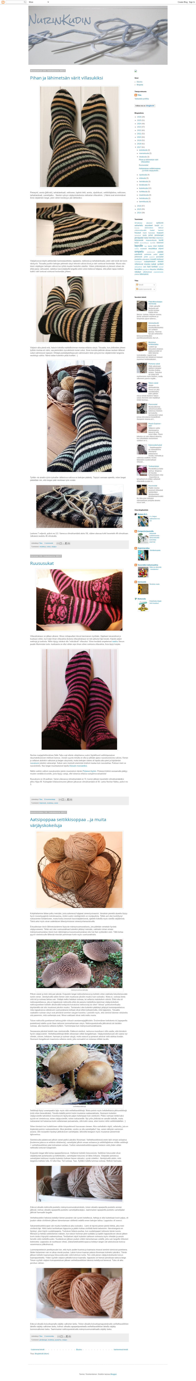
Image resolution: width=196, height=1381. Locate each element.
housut (138, 233)
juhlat (150, 235)
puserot (152, 257)
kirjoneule (42, 803)
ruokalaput (138, 261)
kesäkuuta (143, 185)
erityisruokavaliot (140, 230)
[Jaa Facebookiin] (66, 543)
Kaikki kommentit (145, 289)
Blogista (140, 85)
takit (144, 267)
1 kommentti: (49, 543)
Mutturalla (142, 599)
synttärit (160, 264)
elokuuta (142, 178)
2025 (139, 120)
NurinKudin (59, 20)
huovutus (151, 233)
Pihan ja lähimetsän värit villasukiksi (66, 78)
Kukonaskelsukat (155, 445)
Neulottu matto (155, 584)
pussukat (159, 257)
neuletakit (143, 248)
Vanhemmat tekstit (121, 1350)
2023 (139, 127)
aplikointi (159, 223)
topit (149, 267)
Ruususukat (42, 563)
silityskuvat (139, 264)
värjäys (54, 546)
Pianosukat (153, 404)
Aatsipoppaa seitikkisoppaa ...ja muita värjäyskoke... (149, 169)
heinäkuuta (143, 182)
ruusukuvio (34, 763)
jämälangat (43, 1340)
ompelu (139, 251)
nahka (137, 248)
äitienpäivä (144, 274)
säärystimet (138, 267)
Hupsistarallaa (144, 548)
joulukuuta (143, 150)
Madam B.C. (143, 514)
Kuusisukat (153, 486)
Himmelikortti (154, 323)
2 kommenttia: (49, 1336)
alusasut (149, 223)
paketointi (138, 254)
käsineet (160, 243)
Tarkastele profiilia (142, 99)
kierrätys (152, 238)
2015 (139, 209)
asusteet (149, 225)
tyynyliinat (145, 269)
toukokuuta (143, 188)
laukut (150, 246)
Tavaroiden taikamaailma (148, 565)
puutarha (58, 1340)
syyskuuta (143, 175)
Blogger (113, 1374)
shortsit (160, 262)
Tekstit (140, 285)
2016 (139, 206)
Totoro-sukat (153, 383)
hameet (160, 230)
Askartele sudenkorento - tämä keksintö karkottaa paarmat (155, 538)
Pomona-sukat (154, 364)
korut (136, 243)
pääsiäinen (146, 259)
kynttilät (152, 243)
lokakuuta (143, 157)
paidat (160, 252)
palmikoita (147, 254)
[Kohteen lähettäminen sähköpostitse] (58, 543)
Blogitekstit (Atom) (42, 1354)
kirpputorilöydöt (151, 240)
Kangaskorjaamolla (146, 531)
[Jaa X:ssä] (63, 543)
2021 (139, 134)
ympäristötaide (158, 272)
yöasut (137, 274)
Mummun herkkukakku (153, 343)
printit (146, 257)
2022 (139, 130)
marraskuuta (144, 153)
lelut (155, 246)
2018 (139, 144)
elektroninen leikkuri (154, 228)
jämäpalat (139, 238)
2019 (139, 140)
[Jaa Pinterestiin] (68, 543)
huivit (144, 233)
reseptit (153, 259)
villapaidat (152, 269)
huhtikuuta (143, 192)
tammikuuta (144, 202)
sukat (49, 546)
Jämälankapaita (155, 550)
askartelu (139, 225)
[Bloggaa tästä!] (60, 543)
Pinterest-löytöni (89, 771)
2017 (139, 147)
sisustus (147, 264)
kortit (161, 240)
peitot (155, 254)
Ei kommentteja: (50, 799)
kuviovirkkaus (144, 243)
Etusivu (79, 1350)
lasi (145, 246)
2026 (139, 117)
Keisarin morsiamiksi (78, 766)
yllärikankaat (147, 272)
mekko (115, 641)
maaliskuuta (144, 195)
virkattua (160, 269)
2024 (139, 124)
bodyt (157, 225)
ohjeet (160, 249)
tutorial (161, 267)
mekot (160, 246)
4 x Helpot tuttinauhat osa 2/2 (155, 519)
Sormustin (142, 582)
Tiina (139, 95)
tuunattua (138, 269)
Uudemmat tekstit (37, 1350)
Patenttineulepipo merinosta (155, 303)
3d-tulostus (138, 223)
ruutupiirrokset (149, 262)
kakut (146, 238)
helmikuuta (143, 198)
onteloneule (151, 252)
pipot (161, 254)
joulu (145, 235)
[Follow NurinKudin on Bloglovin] (145, 107)
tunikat (155, 266)
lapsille (139, 245)
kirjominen (159, 238)
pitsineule (138, 257)
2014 (139, 213)
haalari (152, 230)
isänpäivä (138, 235)
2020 (139, 137)
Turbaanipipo (154, 466)
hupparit (160, 233)
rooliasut (160, 259)
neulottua (42, 546)
